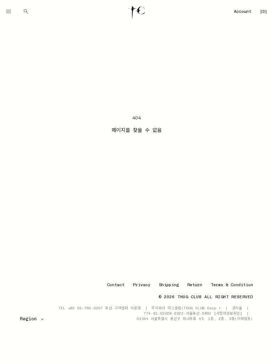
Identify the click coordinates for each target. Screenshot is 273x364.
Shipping (169, 284)
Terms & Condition (232, 284)
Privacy (141, 284)
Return (194, 284)
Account (242, 11)
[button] (8, 11)
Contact (115, 284)
